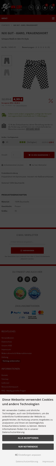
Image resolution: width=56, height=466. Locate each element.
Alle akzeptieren (28, 438)
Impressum (48, 461)
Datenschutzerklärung (27, 461)
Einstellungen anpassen (29, 455)
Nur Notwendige (28, 446)
